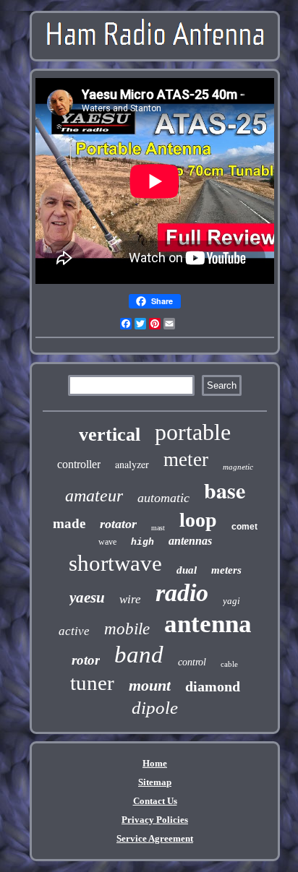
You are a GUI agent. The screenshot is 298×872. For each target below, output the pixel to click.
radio (182, 592)
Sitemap (154, 782)
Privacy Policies (155, 819)
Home (154, 763)
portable (193, 432)
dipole (155, 707)
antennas (190, 541)
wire (130, 599)
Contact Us (155, 800)
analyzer (132, 464)
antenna (208, 624)
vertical (109, 434)
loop (198, 520)
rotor (86, 660)
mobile (127, 629)
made (69, 523)
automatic (163, 498)
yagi (231, 600)
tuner (92, 682)
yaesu (87, 597)
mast (158, 528)
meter (185, 459)
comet (244, 527)
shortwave (115, 563)
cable (229, 664)
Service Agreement (154, 838)
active (74, 631)
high (142, 542)
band (138, 655)
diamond (212, 686)
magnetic (238, 466)
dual (186, 570)
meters (226, 570)
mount (150, 685)
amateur (94, 495)
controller (79, 464)
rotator (118, 524)
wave (107, 542)
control (192, 662)
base (224, 490)
